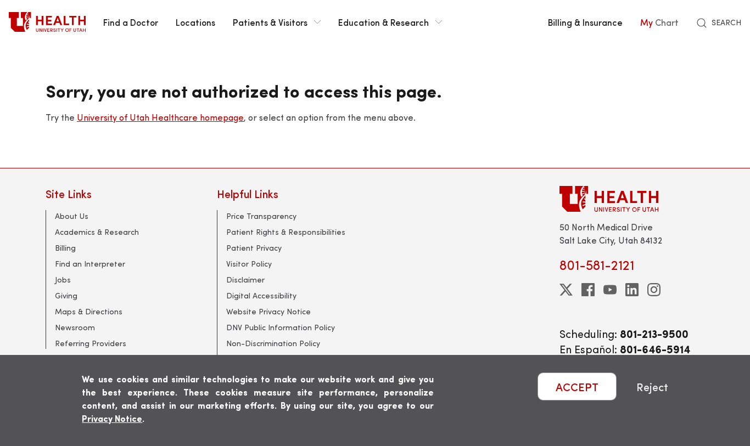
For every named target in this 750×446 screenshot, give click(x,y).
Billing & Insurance (585, 22)
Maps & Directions (88, 311)
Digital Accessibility (261, 295)
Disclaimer (245, 279)
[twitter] (566, 289)
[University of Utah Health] (47, 22)
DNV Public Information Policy (280, 327)
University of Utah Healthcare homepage (160, 117)
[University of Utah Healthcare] (631, 199)
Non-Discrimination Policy (273, 343)
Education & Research (383, 22)
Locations (195, 22)
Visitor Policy (249, 263)
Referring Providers (90, 343)
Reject (652, 386)
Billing (65, 247)
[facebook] (588, 289)
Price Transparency (261, 216)
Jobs (63, 279)
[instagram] (654, 289)
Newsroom (75, 327)
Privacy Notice (112, 418)
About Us (71, 216)
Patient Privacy (254, 247)
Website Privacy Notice (268, 311)
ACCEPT (577, 386)
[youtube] (610, 289)
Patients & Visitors (270, 22)
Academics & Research (97, 232)
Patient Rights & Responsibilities (285, 232)
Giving (66, 295)
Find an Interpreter (90, 263)
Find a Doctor (130, 22)
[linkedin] (632, 289)
